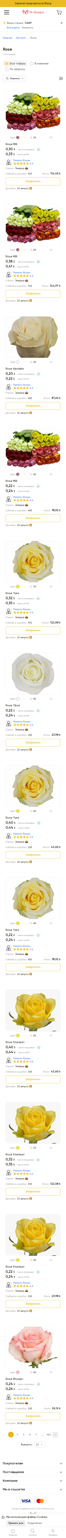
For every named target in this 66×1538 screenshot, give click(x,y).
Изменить (27, 27)
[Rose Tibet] (33, 694)
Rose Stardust (15, 1042)
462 (49, 1434)
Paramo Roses (21, 160)
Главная (7, 38)
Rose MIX (11, 144)
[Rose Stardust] (33, 1030)
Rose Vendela (15, 368)
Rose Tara (12, 593)
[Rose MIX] (33, 132)
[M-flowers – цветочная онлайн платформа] (33, 12)
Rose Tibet (13, 705)
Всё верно (13, 27)
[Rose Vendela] (33, 357)
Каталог (21, 38)
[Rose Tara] (33, 581)
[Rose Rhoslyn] (33, 1367)
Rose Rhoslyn (14, 1379)
